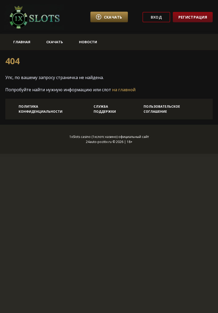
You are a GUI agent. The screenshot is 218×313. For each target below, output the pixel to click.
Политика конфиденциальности (40, 109)
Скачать (54, 42)
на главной (124, 90)
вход (156, 17)
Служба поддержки (105, 109)
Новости (88, 42)
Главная (21, 42)
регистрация (192, 17)
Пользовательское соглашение (162, 109)
